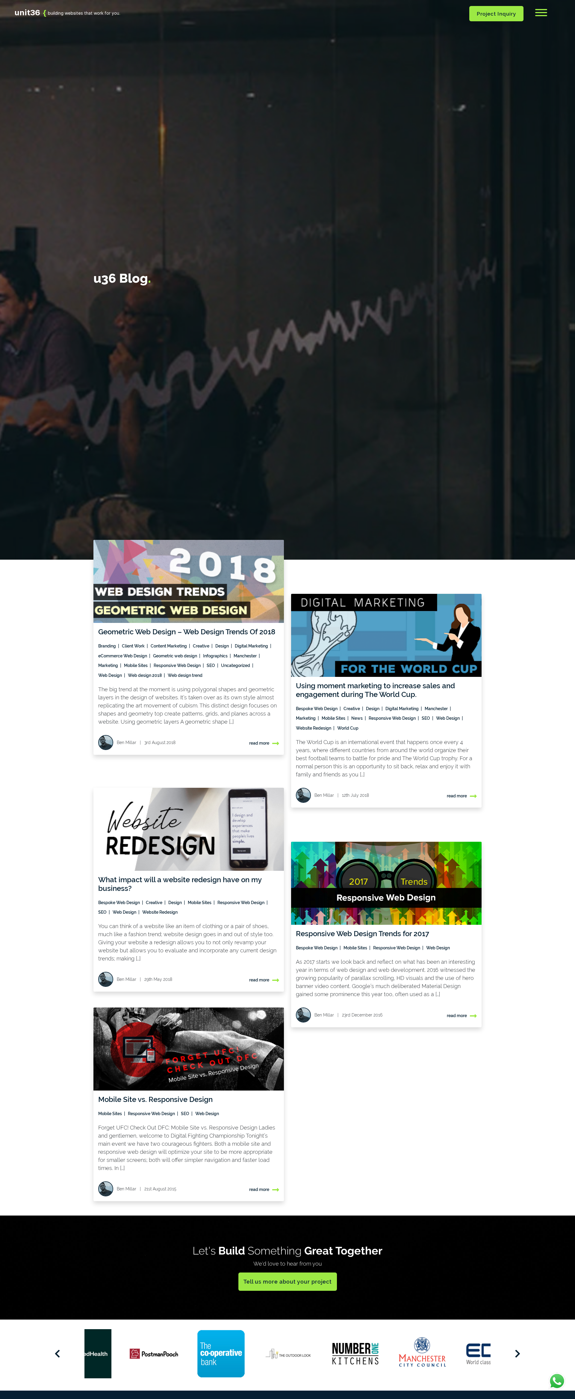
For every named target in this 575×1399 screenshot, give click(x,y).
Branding (107, 646)
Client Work (134, 646)
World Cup (347, 728)
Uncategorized (236, 665)
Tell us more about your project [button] (287, 1281)
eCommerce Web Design (123, 655)
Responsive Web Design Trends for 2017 (362, 933)
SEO (211, 665)
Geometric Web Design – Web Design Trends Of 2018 (186, 631)
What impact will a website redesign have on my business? (179, 884)
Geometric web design (175, 655)
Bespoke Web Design (317, 708)
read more (259, 743)
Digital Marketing (252, 646)
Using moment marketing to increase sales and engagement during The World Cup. (375, 690)
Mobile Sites (136, 665)
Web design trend (185, 675)
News (357, 718)
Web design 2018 (145, 675)
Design (222, 646)
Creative (201, 646)
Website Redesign (314, 728)
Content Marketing (169, 646)
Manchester (246, 655)
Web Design (110, 675)
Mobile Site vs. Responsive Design (155, 1099)
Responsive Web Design (178, 665)
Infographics (216, 655)
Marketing (108, 665)
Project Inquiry (496, 14)
